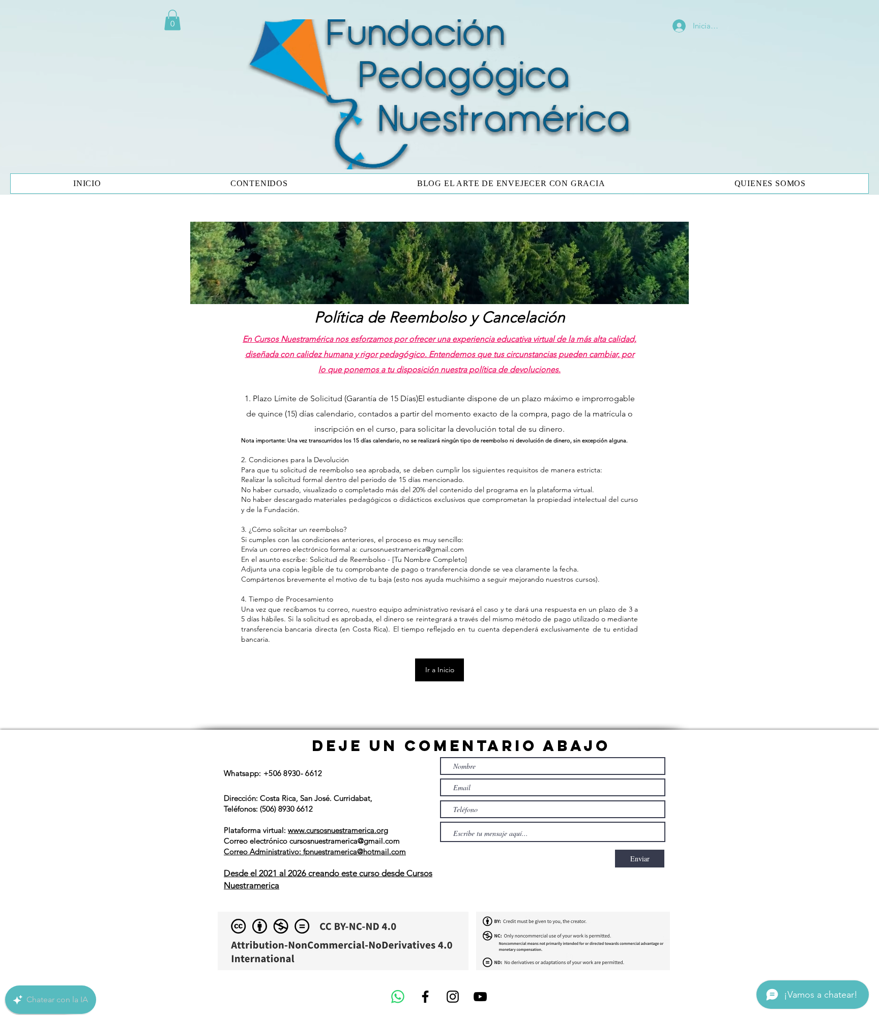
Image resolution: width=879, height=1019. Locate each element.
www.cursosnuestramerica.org (338, 830)
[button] (172, 20)
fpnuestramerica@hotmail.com (354, 851)
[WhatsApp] (398, 996)
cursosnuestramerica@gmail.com (412, 549)
